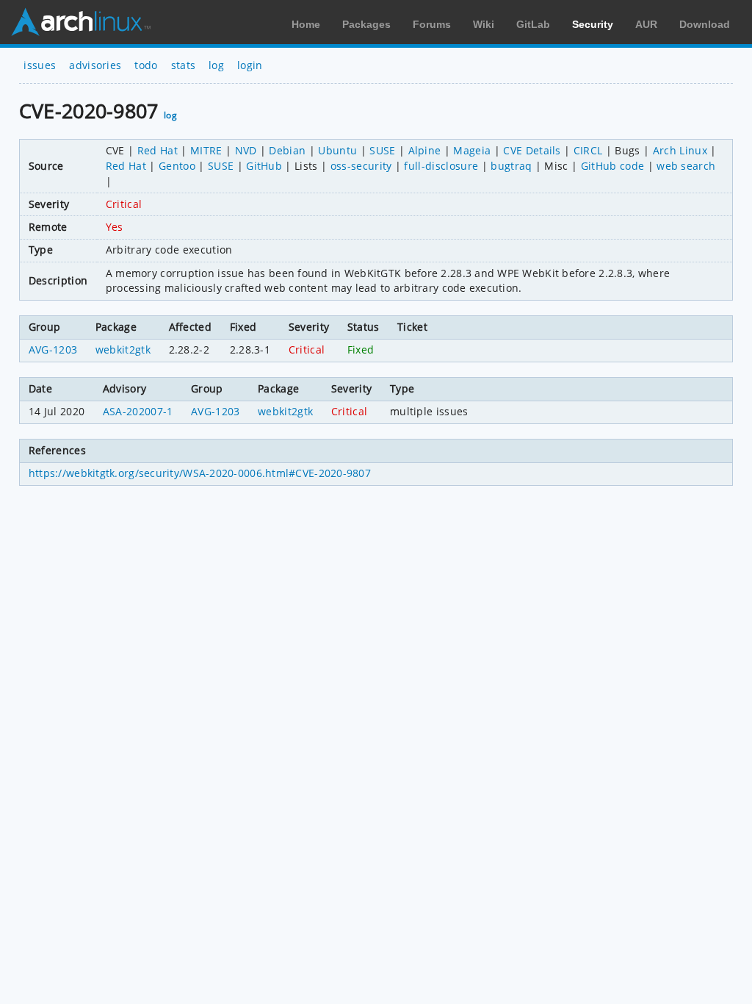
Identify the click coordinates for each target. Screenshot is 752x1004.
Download (704, 24)
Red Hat (157, 150)
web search (686, 166)
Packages (366, 24)
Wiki (483, 24)
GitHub (264, 166)
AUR (646, 24)
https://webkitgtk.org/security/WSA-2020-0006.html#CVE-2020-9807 (200, 473)
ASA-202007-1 (138, 411)
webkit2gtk (123, 349)
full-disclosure (441, 166)
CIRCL (588, 150)
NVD (246, 150)
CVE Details (532, 150)
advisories (95, 65)
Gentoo (177, 166)
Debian (287, 150)
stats (183, 65)
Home (306, 24)
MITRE (206, 150)
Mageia (472, 150)
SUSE (382, 150)
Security (592, 24)
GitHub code (613, 166)
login (250, 65)
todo (145, 65)
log (216, 65)
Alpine (424, 150)
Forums (432, 24)
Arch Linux (81, 22)
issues (40, 65)
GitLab (533, 24)
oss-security (361, 166)
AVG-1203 (53, 349)
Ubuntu (337, 150)
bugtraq (511, 166)
